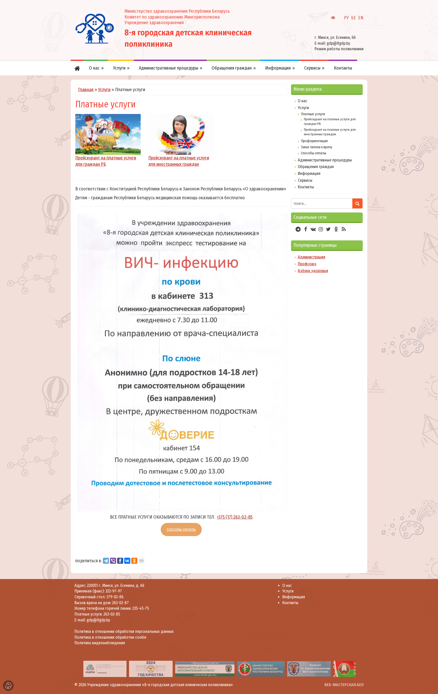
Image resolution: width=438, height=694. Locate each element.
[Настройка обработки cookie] (8, 685)
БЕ (353, 18)
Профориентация (314, 141)
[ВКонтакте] (127, 561)
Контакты (306, 187)
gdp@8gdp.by (338, 43)
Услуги (104, 89)
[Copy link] (141, 561)
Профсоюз (307, 263)
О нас (302, 100)
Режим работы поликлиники (339, 48)
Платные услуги (313, 114)
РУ (346, 18)
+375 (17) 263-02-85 (234, 517)
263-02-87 (120, 602)
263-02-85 (111, 614)
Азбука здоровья (313, 270)
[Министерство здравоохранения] (261, 668)
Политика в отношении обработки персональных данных (124, 631)
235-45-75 (140, 608)
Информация (309, 173)
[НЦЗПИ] (104, 668)
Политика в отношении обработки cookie (110, 637)
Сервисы (305, 180)
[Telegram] (106, 561)
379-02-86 (114, 596)
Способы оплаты (181, 529)
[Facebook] (120, 561)
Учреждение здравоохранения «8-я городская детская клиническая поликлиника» (160, 684)
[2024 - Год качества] (151, 668)
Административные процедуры (325, 160)
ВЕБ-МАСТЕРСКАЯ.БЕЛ (343, 684)
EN (360, 18)
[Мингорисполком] (204, 668)
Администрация (311, 257)
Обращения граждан (316, 166)
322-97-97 (113, 591)
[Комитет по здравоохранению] (309, 668)
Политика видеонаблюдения (100, 642)
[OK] (134, 561)
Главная (86, 89)
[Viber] (113, 561)
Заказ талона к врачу (316, 147)
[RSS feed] (343, 229)
